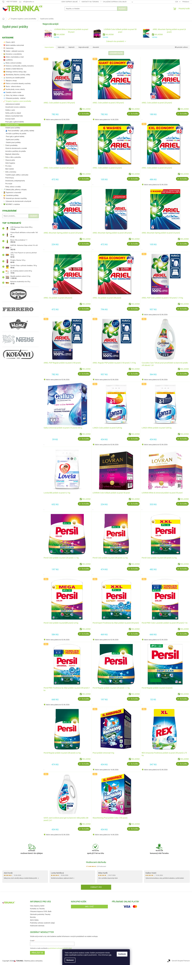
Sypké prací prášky (12, 125)
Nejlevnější (61, 47)
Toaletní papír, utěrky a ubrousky (16, 175)
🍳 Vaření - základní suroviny (13, 51)
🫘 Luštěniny (8, 60)
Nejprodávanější (84, 47)
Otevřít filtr (116, 53)
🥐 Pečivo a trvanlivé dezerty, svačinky (17, 83)
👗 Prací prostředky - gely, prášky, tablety (19, 131)
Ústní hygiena (10, 163)
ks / (89, 906)
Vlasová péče (10, 160)
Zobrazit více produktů (115, 41)
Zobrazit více (96, 887)
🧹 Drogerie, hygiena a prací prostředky (17, 101)
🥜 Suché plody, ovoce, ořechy (14, 89)
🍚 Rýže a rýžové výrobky (12, 63)
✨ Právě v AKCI (9, 42)
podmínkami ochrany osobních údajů (60, 948)
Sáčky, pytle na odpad (13, 113)
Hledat (122, 8)
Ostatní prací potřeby (12, 128)
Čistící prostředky (11, 145)
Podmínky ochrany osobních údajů (42, 923)
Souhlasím (122, 954)
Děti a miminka (10, 172)
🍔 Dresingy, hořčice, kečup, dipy (14, 72)
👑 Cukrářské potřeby (11, 195)
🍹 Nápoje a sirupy (10, 81)
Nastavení (70, 960)
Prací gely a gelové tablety (14, 122)
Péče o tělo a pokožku (13, 157)
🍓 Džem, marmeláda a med (13, 57)
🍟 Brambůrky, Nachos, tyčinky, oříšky (16, 75)
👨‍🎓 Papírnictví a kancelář (12, 192)
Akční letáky (34, 920)
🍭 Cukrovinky (8, 48)
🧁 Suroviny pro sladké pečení (14, 78)
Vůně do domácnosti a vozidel (16, 148)
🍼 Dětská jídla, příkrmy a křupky (15, 190)
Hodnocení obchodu (96, 862)
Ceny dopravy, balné (69, 2)
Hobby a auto (10, 110)
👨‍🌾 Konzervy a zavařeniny (12, 54)
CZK (176, 2)
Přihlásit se (37, 953)
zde (110, 955)
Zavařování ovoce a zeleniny (15, 107)
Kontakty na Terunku (90, 2)
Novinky (33, 917)
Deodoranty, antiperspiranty (15, 181)
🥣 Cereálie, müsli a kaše (12, 92)
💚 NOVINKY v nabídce (11, 204)
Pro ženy (8, 166)
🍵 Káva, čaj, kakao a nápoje (13, 95)
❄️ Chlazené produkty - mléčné (14, 98)
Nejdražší (71, 47)
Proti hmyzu (9, 178)
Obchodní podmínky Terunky (40, 914)
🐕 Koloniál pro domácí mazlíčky (15, 198)
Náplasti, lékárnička (12, 154)
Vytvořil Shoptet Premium (181, 961)
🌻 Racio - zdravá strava (12, 86)
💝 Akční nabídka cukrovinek (13, 45)
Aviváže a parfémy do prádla (16, 134)
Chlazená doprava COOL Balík (114, 2)
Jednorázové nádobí (12, 104)
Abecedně (96, 47)
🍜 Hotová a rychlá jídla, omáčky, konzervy (18, 66)
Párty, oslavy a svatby (13, 187)
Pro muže (8, 184)
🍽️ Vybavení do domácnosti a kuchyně (17, 201)
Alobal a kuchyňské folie (14, 116)
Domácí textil (10, 119)
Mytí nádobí (9, 169)
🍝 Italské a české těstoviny (13, 69)
